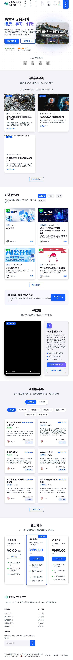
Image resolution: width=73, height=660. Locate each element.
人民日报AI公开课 (12, 268)
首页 (20, 3)
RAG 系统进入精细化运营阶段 (52, 117)
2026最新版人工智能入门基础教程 (52, 268)
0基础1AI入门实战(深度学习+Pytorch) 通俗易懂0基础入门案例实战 (52, 230)
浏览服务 (26, 41)
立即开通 (36, 559)
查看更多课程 (36, 285)
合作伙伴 (41, 623)
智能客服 (43, 423)
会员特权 (48, 3)
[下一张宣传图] (65, 34)
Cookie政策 (65, 655)
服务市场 (42, 3)
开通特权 (10, 41)
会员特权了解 (8, 626)
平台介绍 (41, 613)
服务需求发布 (8, 620)
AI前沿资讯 (8, 613)
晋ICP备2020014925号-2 (11, 656)
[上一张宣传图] (39, 34)
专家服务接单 (8, 623)
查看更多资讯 (36, 179)
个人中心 (55, 3)
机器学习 (42, 200)
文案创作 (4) (35, 410)
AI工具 (51, 196)
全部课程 (42, 196)
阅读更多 (9, 128)
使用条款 (47, 655)
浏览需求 (31, 402)
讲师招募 (41, 620)
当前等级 (14, 557)
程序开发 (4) (30, 414)
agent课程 (10, 228)
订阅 (32, 643)
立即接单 (28, 442)
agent (59, 196)
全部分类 (11, 410)
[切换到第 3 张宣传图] (54, 42)
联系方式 (41, 617)
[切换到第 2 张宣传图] (52, 42)
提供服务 (42, 402)
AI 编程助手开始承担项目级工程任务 (19, 159)
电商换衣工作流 (46, 452)
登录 (59, 4)
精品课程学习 (8, 617)
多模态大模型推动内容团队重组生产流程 (19, 118)
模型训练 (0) (60, 410)
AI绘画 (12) (22, 410)
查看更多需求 (36, 509)
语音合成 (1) (43, 414)
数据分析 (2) (48, 410)
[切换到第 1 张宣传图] (50, 42)
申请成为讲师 (57, 297)
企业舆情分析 (12, 452)
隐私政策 (41, 626)
